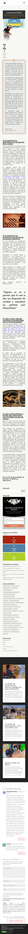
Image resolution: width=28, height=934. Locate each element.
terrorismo (17, 625)
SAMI (17, 617)
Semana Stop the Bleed (12, 764)
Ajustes (10, 931)
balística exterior (7, 588)
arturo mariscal (6, 586)
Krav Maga (14, 611)
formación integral (20, 602)
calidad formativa (7, 590)
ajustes (11, 929)
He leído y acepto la (14, 917)
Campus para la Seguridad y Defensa (11, 592)
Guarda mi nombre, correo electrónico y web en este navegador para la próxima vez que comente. (13, 894)
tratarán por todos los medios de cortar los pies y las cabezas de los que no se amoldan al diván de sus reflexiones (14, 329)
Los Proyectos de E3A (8, 646)
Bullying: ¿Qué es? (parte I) (14, 566)
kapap (15, 608)
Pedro (4, 568)
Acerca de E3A (6, 640)
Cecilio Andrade (7, 594)
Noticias (5, 648)
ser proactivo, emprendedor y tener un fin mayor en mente (14, 177)
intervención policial (7, 608)
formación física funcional (8, 602)
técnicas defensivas (14, 631)
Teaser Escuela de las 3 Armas (10, 650)
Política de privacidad (19, 917)
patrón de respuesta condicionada (10, 615)
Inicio (4, 644)
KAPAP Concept (6, 611)
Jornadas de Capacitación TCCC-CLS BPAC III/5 (13, 726)
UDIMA (5, 633)
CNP (13, 594)
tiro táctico (6, 631)
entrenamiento (19, 598)
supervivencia (6, 623)
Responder (21, 839)
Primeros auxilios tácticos (8, 617)
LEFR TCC (20, 611)
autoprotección (15, 586)
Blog (4, 642)
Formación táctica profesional (10, 604)
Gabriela (5, 566)
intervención (17, 606)
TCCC (5, 625)
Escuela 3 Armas (9, 699)
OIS (10, 613)
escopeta (5, 600)
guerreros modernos (8, 606)
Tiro (21, 627)
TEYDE (5, 627)
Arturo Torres (8, 129)
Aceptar (4, 931)
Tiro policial (15, 629)
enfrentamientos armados (9, 598)
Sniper (16, 621)
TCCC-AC (10, 625)
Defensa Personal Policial (8, 596)
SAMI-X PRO (6, 619)
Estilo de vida (17, 15)
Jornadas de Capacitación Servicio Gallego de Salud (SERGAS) (13, 686)
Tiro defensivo (7, 629)
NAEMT (5, 613)
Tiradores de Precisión (13, 627)
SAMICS (12, 619)
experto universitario (14, 600)
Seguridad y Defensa (7, 621)
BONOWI (14, 588)
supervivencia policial (17, 623)
